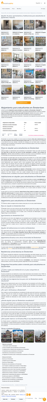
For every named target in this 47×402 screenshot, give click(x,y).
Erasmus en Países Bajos (7, 362)
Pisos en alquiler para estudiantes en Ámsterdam (14, 347)
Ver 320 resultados (23, 102)
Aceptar (21, 399)
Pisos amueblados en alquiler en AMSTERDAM (12, 377)
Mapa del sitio (42, 398)
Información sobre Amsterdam (10, 345)
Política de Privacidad (11, 396)
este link (10, 248)
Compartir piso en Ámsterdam (9, 360)
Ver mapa (43, 8)
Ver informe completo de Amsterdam (36, 135)
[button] (6, 25)
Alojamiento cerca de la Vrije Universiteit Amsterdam (14, 369)
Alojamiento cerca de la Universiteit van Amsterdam (14, 367)
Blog (36, 398)
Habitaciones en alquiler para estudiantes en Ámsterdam (16, 349)
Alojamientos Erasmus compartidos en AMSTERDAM (14, 371)
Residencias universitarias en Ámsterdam (12, 352)
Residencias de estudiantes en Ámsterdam (11, 364)
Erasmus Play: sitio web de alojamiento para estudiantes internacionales (15, 13)
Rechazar (13, 399)
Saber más (5, 399)
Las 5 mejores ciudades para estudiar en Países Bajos (14, 365)
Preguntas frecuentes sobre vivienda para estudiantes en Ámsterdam (18, 354)
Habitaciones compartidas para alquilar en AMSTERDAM (15, 374)
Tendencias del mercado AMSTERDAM (10, 381)
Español (38, 3)
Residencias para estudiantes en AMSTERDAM (12, 379)
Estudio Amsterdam (7, 128)
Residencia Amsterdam (8, 126)
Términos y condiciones (27, 398)
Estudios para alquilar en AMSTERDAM (10, 376)
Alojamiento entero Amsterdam (10, 130)
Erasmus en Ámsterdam (7, 358)
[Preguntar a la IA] (44, 399)
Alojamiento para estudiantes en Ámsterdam (13, 351)
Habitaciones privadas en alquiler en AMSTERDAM (13, 372)
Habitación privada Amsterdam (10, 124)
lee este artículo (35, 247)
